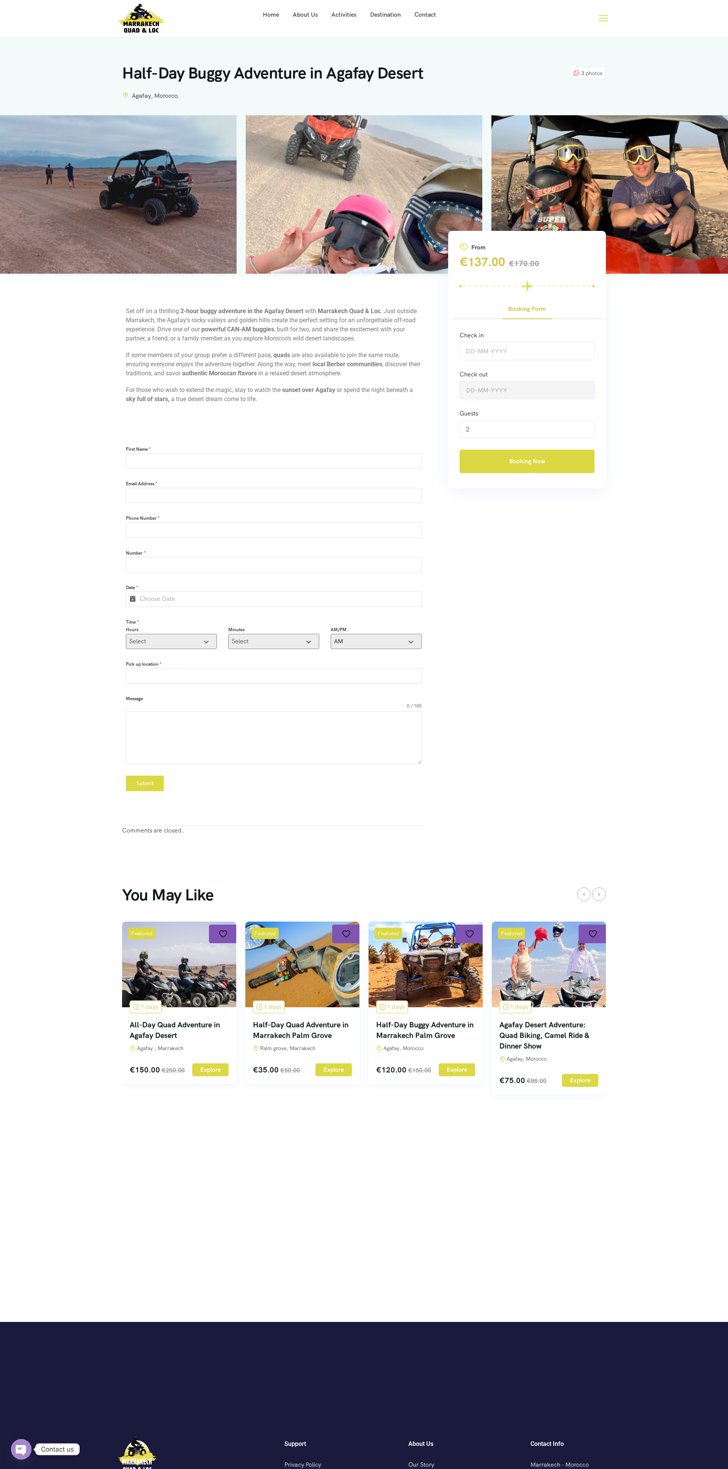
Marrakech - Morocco (559, 1465)
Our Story (421, 1465)
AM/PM (339, 630)
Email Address (141, 484)
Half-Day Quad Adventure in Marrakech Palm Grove (300, 1030)
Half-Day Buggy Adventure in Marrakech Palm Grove (425, 1030)
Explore (210, 1070)
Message (134, 699)
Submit (145, 783)
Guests (469, 413)
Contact (425, 15)
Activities (343, 15)
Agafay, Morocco (155, 96)
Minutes (236, 630)
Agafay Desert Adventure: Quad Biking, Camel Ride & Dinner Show (544, 1035)
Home (271, 15)
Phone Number (143, 518)
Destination (385, 15)
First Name (138, 449)
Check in (472, 335)
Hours (132, 630)
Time (132, 622)
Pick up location (144, 664)
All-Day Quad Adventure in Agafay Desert (175, 1030)
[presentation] (584, 894)
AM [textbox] (338, 641)
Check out (474, 374)
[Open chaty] (21, 1449)
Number (136, 553)
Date (132, 588)
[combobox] (171, 641)
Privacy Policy (302, 1465)
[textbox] (164, 641)
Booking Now (527, 461)
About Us (305, 15)
